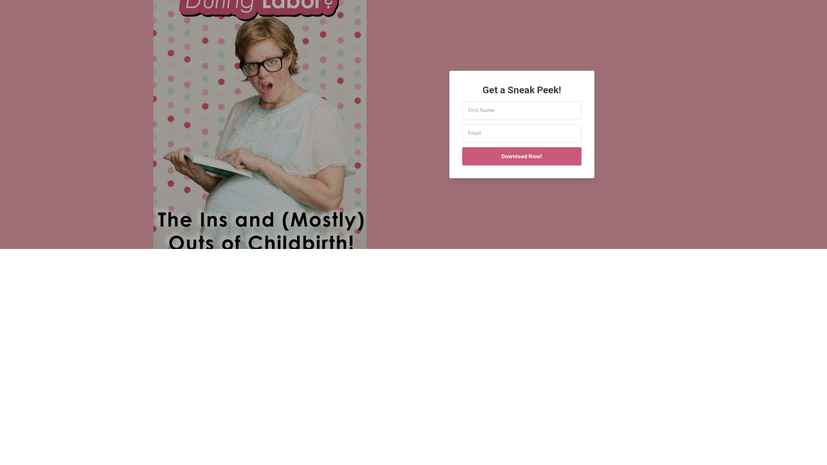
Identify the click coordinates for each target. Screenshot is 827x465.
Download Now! (521, 156)
